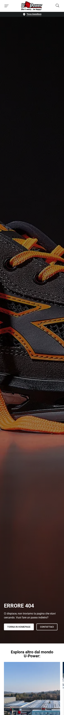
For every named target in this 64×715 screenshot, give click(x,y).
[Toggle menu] (6, 6)
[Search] (57, 6)
